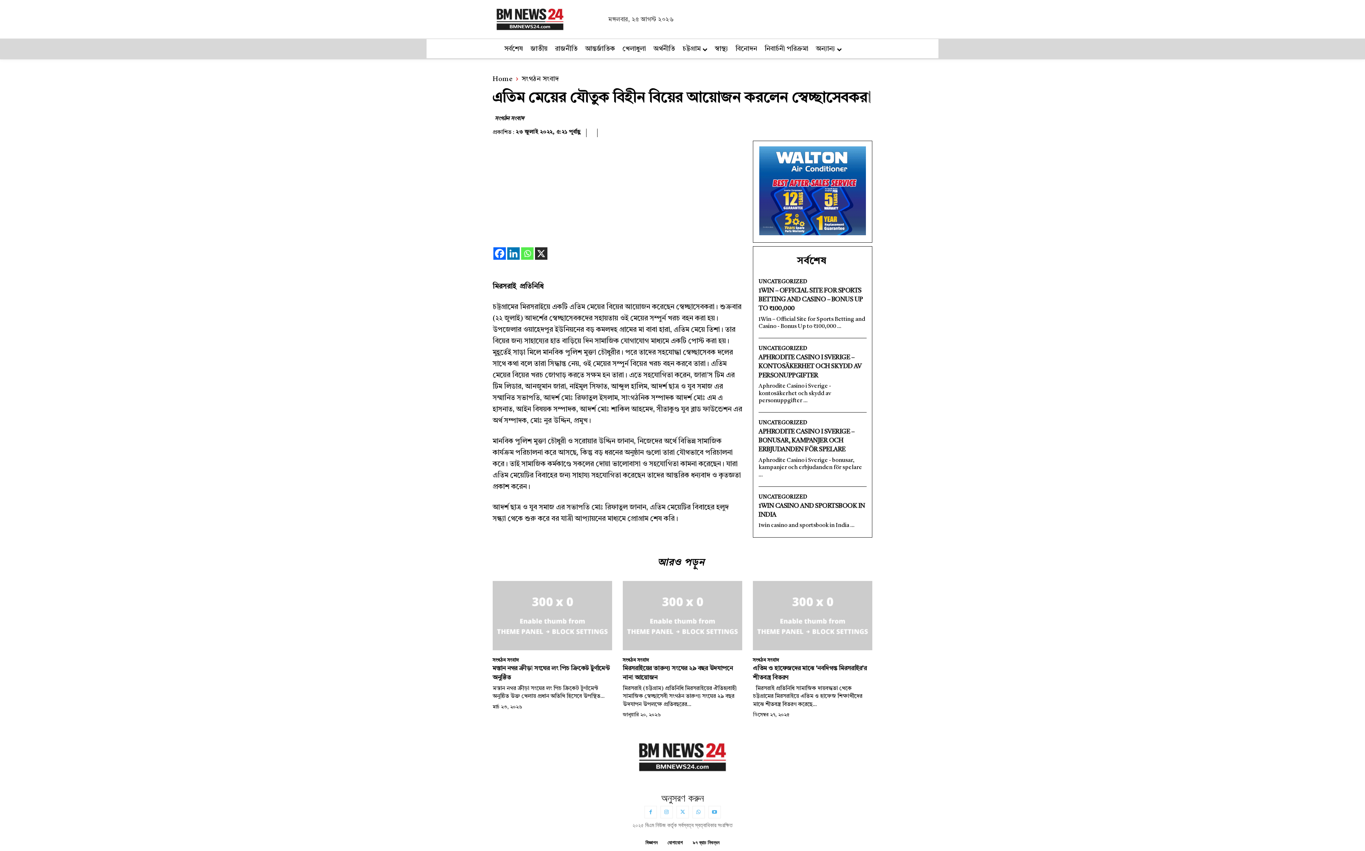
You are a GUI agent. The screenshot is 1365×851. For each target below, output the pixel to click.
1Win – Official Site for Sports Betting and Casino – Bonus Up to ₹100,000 (811, 299)
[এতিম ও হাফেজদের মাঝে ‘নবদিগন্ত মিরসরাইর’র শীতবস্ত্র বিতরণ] (812, 615)
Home (503, 79)
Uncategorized (783, 282)
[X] (541, 253)
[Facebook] (499, 253)
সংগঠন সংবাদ (540, 79)
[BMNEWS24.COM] (548, 18)
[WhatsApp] (698, 812)
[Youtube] (714, 812)
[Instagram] (666, 812)
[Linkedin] (513, 253)
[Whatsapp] (527, 253)
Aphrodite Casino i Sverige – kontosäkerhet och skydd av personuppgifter (810, 366)
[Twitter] (682, 812)
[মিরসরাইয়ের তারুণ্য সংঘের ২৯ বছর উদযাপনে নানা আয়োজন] (682, 615)
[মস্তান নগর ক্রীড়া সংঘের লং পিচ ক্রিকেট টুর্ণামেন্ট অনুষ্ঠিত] (552, 615)
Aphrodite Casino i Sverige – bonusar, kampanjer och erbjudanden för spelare (806, 441)
